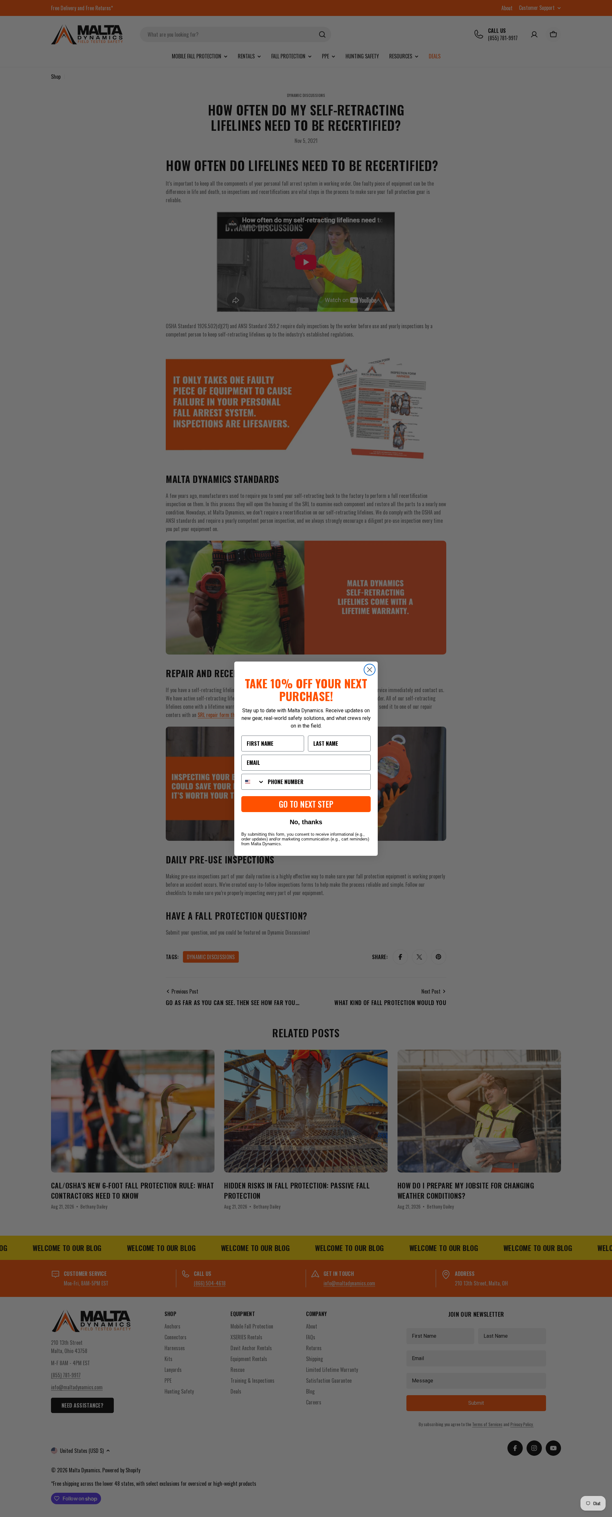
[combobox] (253, 781)
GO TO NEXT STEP (306, 804)
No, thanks (306, 821)
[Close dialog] (369, 669)
